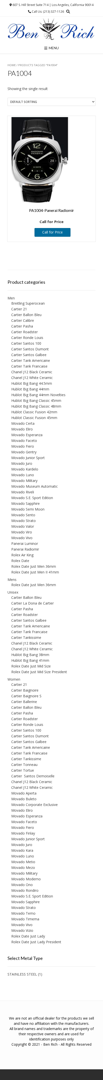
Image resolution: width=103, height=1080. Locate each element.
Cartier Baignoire (24, 690)
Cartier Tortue (22, 770)
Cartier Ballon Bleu (26, 314)
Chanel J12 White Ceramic (32, 377)
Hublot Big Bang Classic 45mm (36, 400)
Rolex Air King (22, 555)
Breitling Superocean (28, 303)
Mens (12, 579)
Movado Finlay (23, 833)
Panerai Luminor (24, 543)
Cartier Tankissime (26, 637)
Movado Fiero (22, 446)
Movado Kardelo (24, 469)
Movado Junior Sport (28, 457)
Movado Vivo (21, 537)
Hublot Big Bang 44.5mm (31, 383)
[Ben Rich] (52, 29)
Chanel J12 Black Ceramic (31, 372)
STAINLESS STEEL (22, 974)
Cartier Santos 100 (26, 343)
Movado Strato (23, 520)
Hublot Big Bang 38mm (30, 654)
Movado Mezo (23, 867)
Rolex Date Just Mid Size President (39, 671)
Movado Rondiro (24, 890)
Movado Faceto (24, 440)
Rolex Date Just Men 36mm (33, 566)
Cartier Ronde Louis (27, 337)
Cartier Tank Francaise (29, 366)
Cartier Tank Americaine (30, 360)
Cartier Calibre (22, 320)
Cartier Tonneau (24, 764)
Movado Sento (23, 515)
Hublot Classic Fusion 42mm (34, 412)
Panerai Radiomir (25, 549)
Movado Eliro (22, 429)
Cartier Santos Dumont (30, 349)
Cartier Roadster (24, 331)
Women (14, 679)
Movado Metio (23, 861)
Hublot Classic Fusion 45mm (34, 417)
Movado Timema (25, 919)
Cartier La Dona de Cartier (32, 603)
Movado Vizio (22, 930)
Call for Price (52, 232)
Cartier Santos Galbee (28, 354)
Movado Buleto (23, 799)
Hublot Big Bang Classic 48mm (36, 406)
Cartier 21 (19, 309)
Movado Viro (21, 532)
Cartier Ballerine (24, 701)
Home (12, 65)
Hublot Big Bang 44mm (30, 389)
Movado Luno (22, 474)
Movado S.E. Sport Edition (32, 497)
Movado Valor (22, 526)
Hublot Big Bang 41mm (30, 660)
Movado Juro (21, 463)
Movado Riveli (22, 492)
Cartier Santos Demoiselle (32, 776)
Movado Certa (22, 423)
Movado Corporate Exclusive (34, 804)
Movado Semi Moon (27, 509)
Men (11, 298)
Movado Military (24, 480)
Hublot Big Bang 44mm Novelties (38, 394)
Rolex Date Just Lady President (36, 941)
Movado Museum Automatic (34, 486)
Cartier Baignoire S (26, 696)
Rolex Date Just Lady (28, 936)
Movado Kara (22, 850)
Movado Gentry (23, 452)
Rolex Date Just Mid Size (31, 666)
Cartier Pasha (22, 326)
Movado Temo (23, 913)
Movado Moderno (26, 879)
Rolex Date (20, 560)
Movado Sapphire (25, 503)
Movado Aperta (23, 793)
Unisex (13, 592)
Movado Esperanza (26, 434)
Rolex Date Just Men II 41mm (35, 572)
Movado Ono (22, 884)
